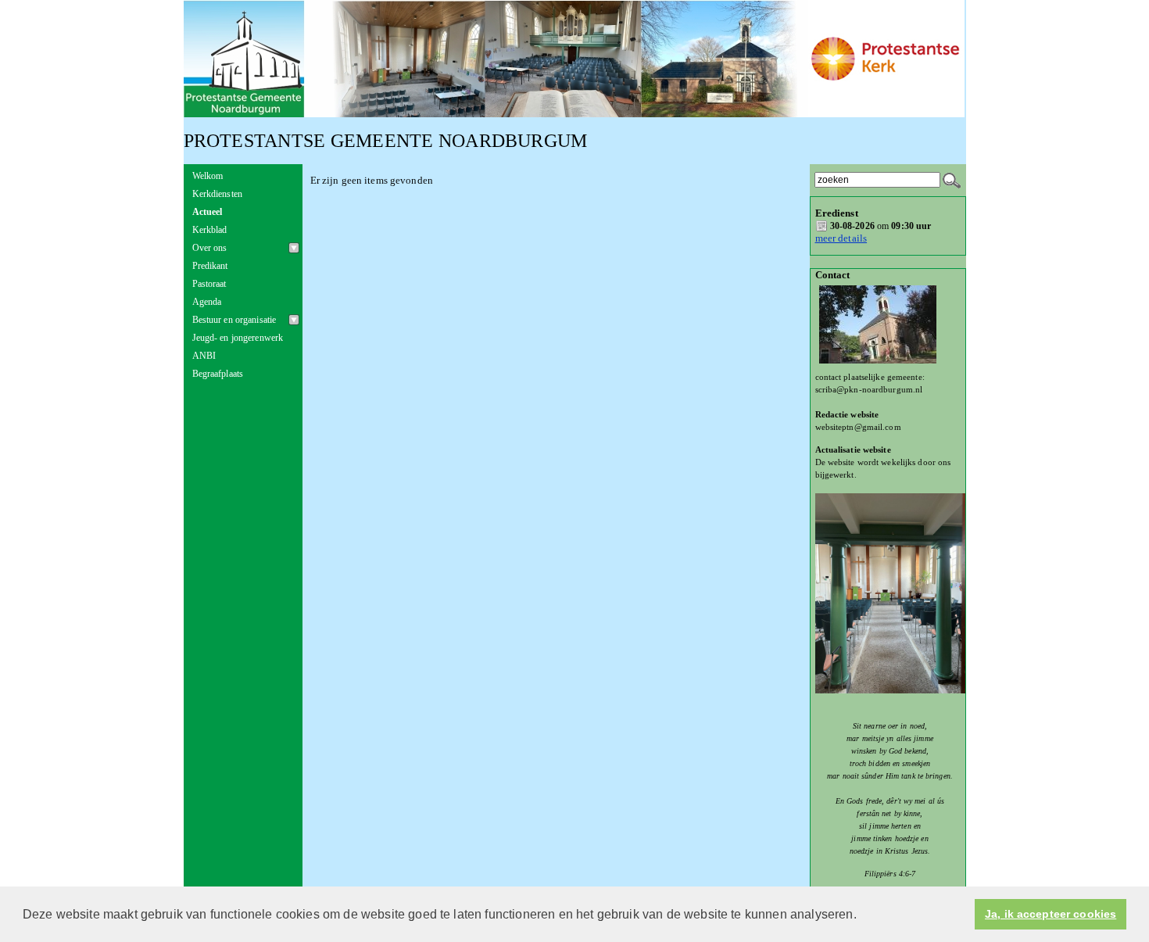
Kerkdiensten (217, 193)
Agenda (207, 301)
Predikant (210, 265)
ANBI (204, 355)
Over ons (209, 247)
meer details (841, 238)
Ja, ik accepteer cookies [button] (1050, 914)
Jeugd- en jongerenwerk (238, 337)
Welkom (208, 175)
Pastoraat (209, 283)
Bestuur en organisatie (234, 319)
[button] (862, 915)
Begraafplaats (218, 373)
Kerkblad (209, 229)
